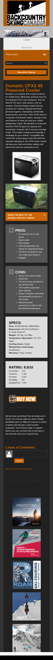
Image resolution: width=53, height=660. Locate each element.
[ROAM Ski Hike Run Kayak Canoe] (26, 575)
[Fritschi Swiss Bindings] (26, 543)
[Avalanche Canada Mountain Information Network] (26, 638)
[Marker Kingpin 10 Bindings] (26, 606)
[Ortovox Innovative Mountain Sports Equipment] (26, 512)
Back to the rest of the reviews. (19, 469)
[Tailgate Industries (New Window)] (26, 33)
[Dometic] (22, 403)
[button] (26, 40)
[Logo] (26, 13)
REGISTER (26, 48)
